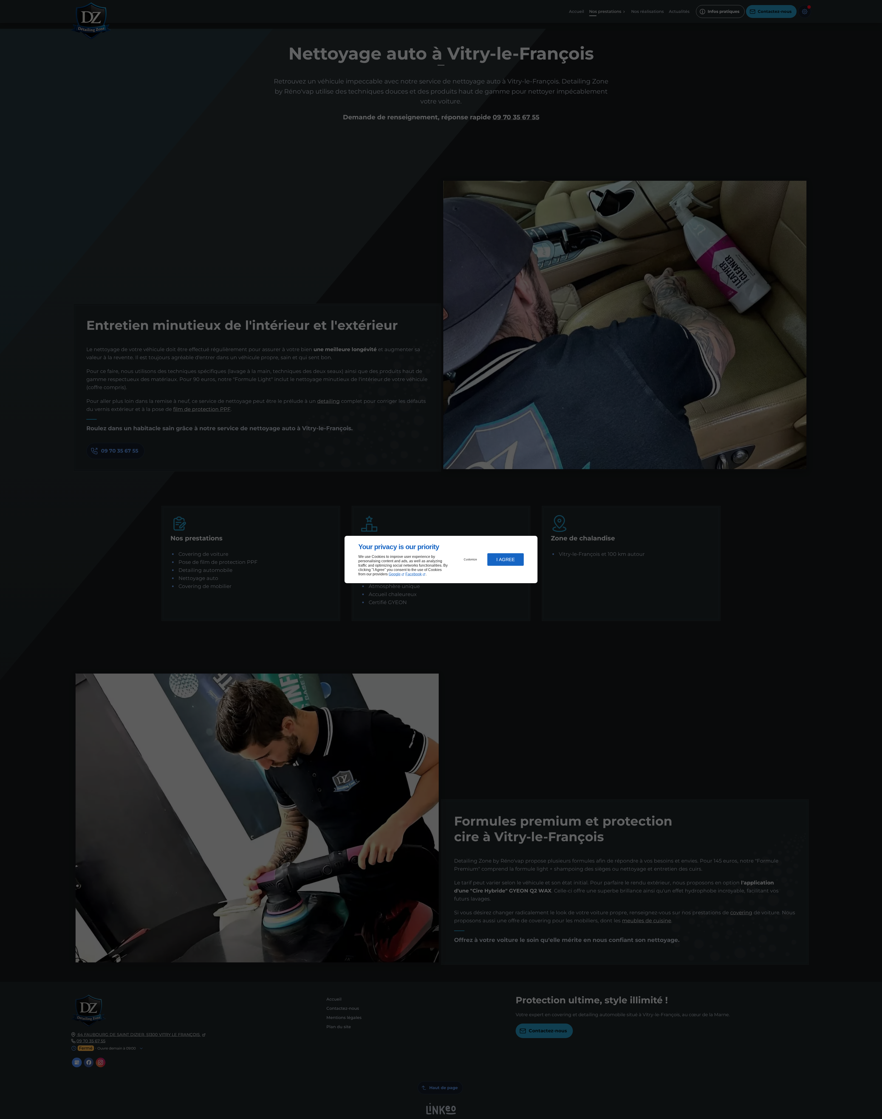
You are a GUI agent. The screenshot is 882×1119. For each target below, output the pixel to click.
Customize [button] (470, 559)
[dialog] (441, 559)
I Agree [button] (505, 559)
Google (395, 574)
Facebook (413, 574)
